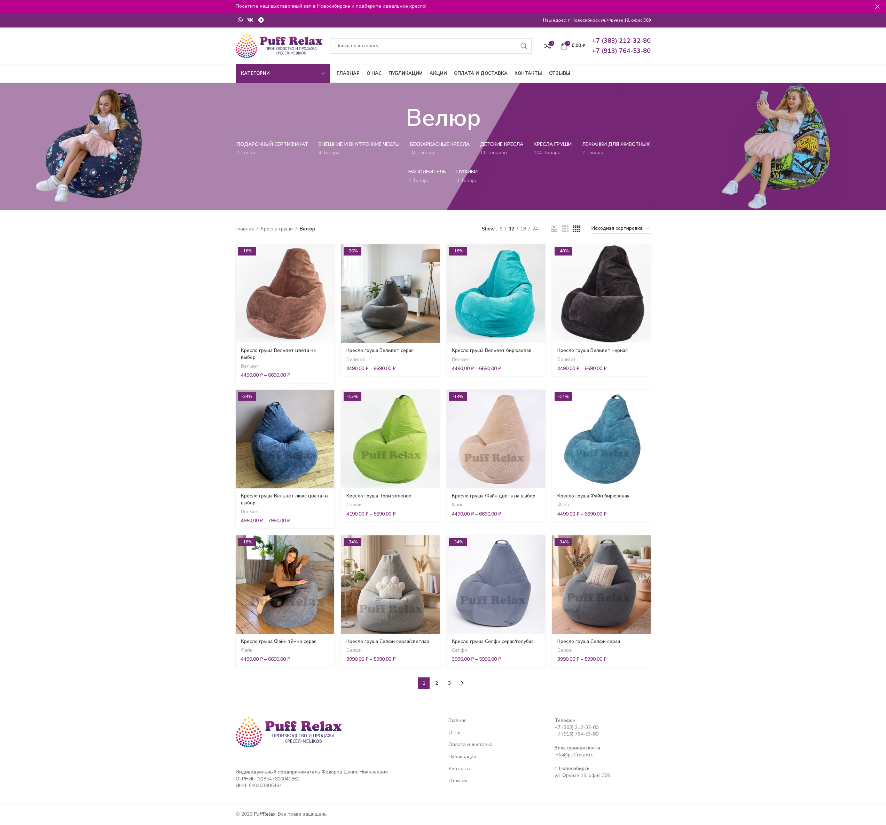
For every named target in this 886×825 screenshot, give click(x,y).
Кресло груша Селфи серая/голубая (493, 641)
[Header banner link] (443, 6)
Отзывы (457, 780)
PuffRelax (264, 814)
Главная (245, 229)
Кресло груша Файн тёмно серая (278, 641)
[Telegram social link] (261, 20)
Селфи (354, 505)
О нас (455, 732)
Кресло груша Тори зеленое (378, 496)
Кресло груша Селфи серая (588, 641)
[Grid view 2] (554, 229)
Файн (458, 505)
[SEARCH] (524, 46)
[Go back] (397, 118)
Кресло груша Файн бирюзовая (593, 496)
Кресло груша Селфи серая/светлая (387, 641)
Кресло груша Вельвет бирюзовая (491, 350)
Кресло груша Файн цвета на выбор (493, 496)
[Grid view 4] (576, 229)
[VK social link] (250, 20)
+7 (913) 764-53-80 (576, 734)
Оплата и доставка (470, 744)
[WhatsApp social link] (240, 20)
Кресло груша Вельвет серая (380, 350)
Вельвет (250, 366)
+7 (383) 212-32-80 (576, 727)
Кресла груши (277, 229)
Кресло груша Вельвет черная (592, 350)
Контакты (459, 768)
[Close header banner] (877, 6)
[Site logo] (279, 45)
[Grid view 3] (565, 229)
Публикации (462, 756)
